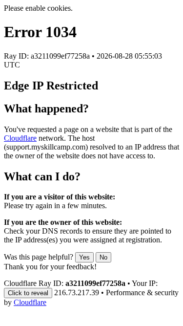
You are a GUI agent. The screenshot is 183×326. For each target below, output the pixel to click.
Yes (84, 257)
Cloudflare (20, 138)
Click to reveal (28, 293)
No (103, 257)
